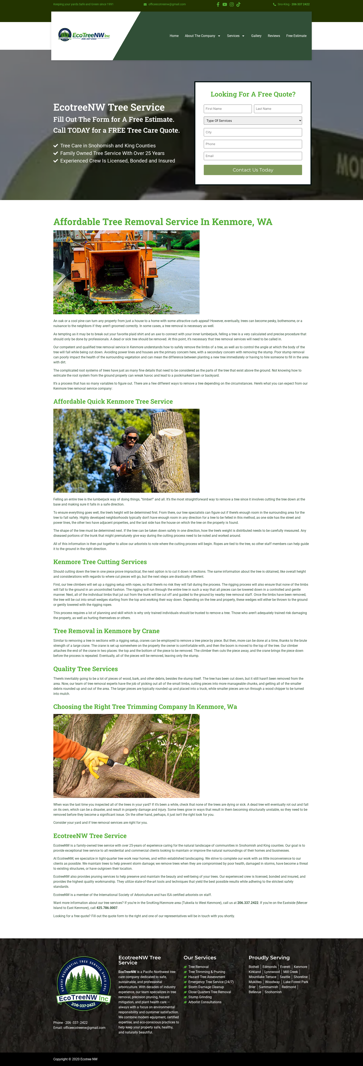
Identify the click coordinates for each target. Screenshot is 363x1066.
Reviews (274, 36)
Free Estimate (296, 36)
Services (233, 36)
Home (174, 36)
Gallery (256, 36)
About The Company (200, 36)
